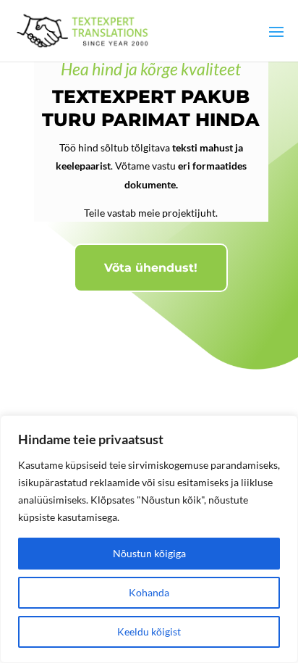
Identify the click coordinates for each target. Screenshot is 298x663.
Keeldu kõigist (149, 631)
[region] (149, 539)
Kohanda (149, 592)
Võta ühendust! (150, 268)
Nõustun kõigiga (149, 553)
